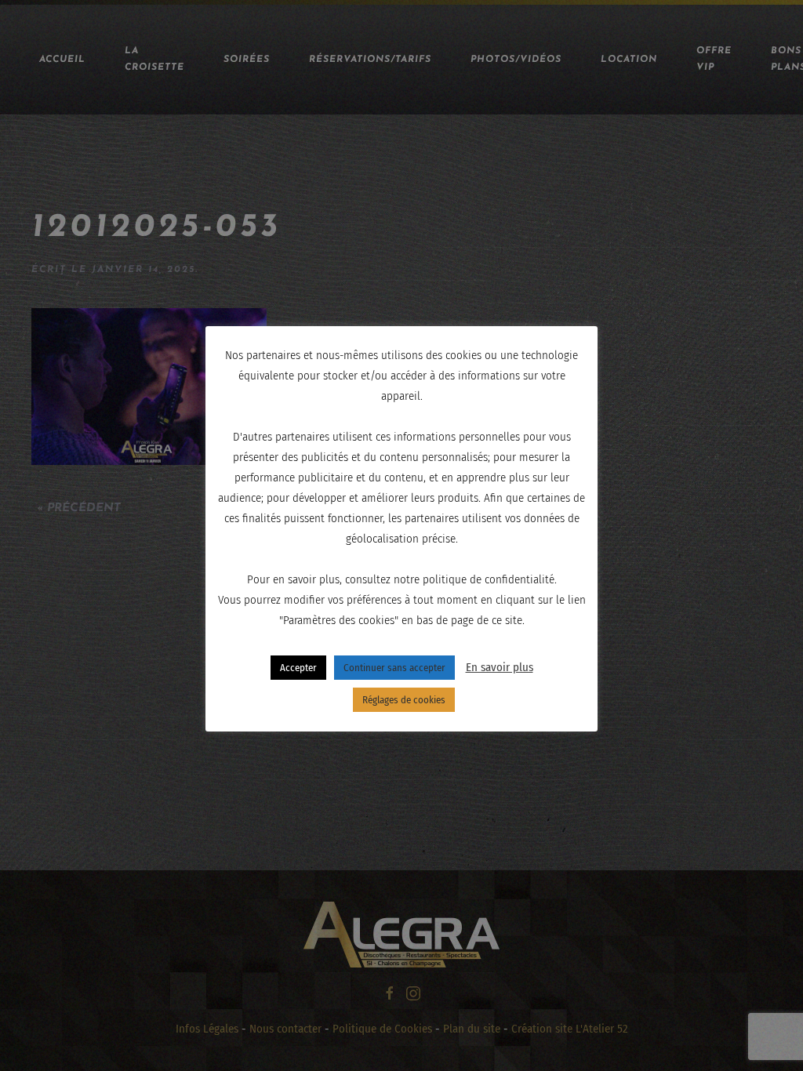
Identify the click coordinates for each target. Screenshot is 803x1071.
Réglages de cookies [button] (403, 700)
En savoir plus (499, 667)
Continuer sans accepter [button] (394, 667)
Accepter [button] (298, 667)
